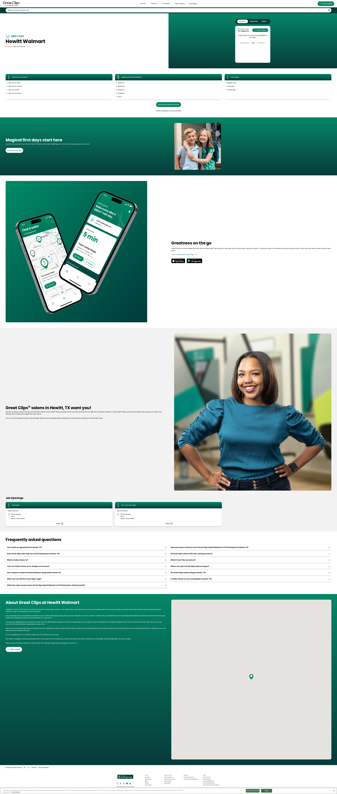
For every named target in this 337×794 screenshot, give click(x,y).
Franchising (167, 781)
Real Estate (167, 783)
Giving (146, 783)
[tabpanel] (252, 44)
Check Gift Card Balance (190, 779)
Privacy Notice (207, 779)
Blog (146, 781)
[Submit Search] (329, 10)
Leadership (148, 779)
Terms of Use (206, 777)
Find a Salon (261, 30)
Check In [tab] (242, 21)
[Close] (334, 791)
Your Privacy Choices (208, 783)
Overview (147, 777)
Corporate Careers (169, 779)
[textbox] (86, 140)
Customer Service (189, 777)
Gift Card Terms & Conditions (211, 785)
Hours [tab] (264, 21)
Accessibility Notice (208, 781)
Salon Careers (168, 777)
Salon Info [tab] (254, 21)
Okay (266, 790)
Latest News (148, 785)
